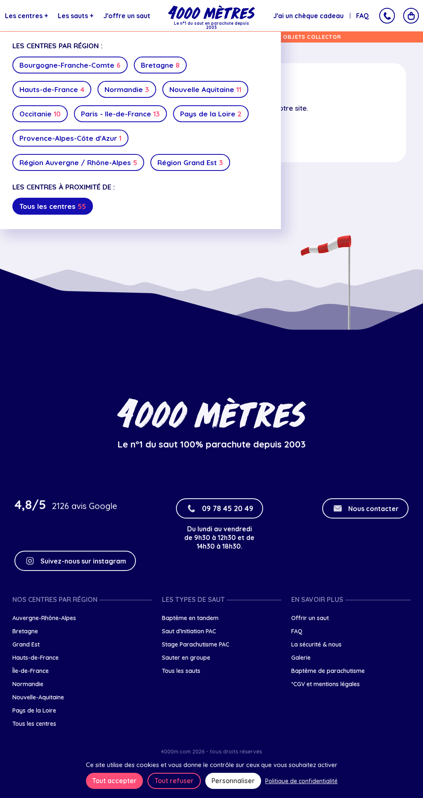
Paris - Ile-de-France (120, 113)
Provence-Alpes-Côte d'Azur (70, 138)
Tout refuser (174, 781)
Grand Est (26, 644)
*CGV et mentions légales (325, 684)
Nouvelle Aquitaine (205, 89)
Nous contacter (373, 508)
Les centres (26, 16)
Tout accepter (114, 781)
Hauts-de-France (51, 89)
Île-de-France (30, 671)
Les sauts (75, 16)
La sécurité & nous (316, 644)
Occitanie (40, 113)
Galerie (301, 657)
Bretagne (160, 65)
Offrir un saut (310, 618)
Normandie (127, 89)
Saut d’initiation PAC (189, 631)
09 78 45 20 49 (227, 508)
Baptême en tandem (190, 618)
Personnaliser (233, 781)
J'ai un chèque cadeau (308, 16)
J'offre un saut (126, 16)
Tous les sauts (181, 671)
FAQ (362, 16)
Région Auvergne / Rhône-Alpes (78, 162)
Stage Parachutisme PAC (195, 644)
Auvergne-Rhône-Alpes (44, 618)
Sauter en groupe (186, 657)
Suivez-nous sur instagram (83, 561)
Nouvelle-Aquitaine (38, 697)
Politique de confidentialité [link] (301, 781)
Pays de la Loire (211, 113)
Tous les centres (52, 206)
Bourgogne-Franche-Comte (70, 65)
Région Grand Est (190, 162)
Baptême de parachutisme (328, 671)
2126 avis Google (84, 506)
